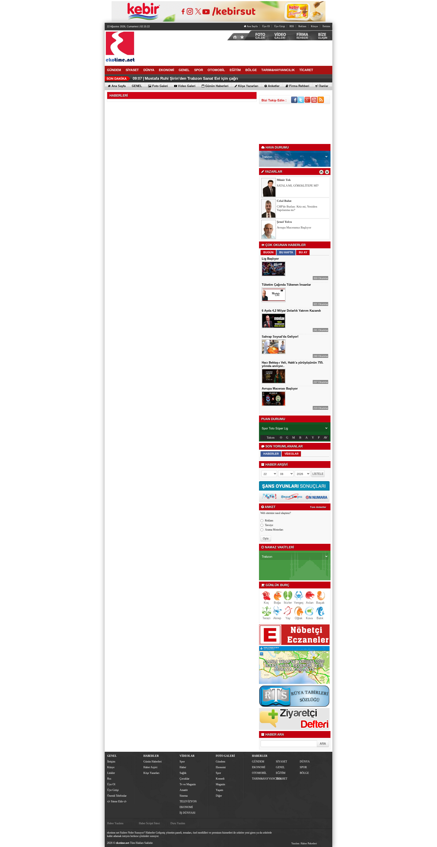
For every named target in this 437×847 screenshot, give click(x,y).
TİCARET (281, 778)
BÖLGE (304, 773)
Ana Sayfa (252, 26)
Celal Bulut (284, 181)
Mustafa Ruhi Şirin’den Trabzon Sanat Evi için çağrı (191, 78)
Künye (314, 26)
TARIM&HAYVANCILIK (263, 778)
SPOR (303, 767)
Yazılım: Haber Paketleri (304, 843)
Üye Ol (266, 26)
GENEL (280, 767)
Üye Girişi (279, 26)
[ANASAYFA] (155, 46)
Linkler (111, 773)
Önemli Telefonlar (117, 795)
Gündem (220, 761)
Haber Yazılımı (115, 823)
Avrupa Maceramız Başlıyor (294, 208)
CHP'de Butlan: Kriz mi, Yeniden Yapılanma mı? (297, 188)
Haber (183, 767)
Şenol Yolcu (284, 202)
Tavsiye (269, 525)
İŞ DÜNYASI (187, 812)
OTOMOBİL (259, 773)
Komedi (220, 778)
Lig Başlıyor (270, 258)
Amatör (184, 790)
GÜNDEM (258, 761)
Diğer (219, 795)
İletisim (326, 26)
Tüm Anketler (318, 507)
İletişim (111, 761)
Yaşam (219, 790)
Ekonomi (221, 767)
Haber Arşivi (150, 767)
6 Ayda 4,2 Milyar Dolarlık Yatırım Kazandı (291, 310)
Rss (109, 778)
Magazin (220, 784)
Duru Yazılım (177, 823)
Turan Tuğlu (285, 223)
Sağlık (183, 773)
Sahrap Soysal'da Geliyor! (280, 336)
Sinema (184, 795)
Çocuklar (184, 778)
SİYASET (281, 761)
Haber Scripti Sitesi (149, 823)
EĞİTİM (280, 773)
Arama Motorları (274, 529)
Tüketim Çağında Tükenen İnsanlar (286, 284)
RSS (292, 26)
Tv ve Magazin (188, 784)
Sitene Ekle (117, 801)
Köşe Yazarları (151, 773)
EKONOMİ (186, 807)
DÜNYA (305, 761)
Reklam (302, 26)
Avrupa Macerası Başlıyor (280, 388)
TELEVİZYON (188, 801)
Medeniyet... (284, 229)
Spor (182, 761)
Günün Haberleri (152, 761)
